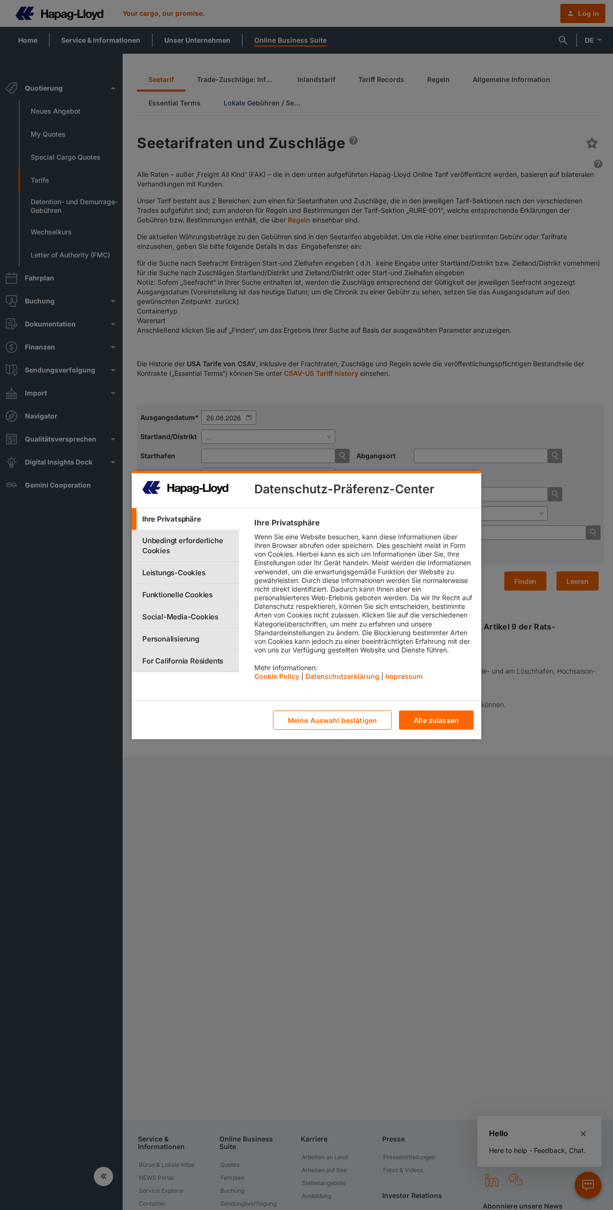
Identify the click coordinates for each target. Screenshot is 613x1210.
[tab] (185, 519)
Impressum (404, 676)
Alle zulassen (436, 720)
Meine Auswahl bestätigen (332, 720)
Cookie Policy (276, 676)
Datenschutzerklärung (342, 676)
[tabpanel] (364, 602)
